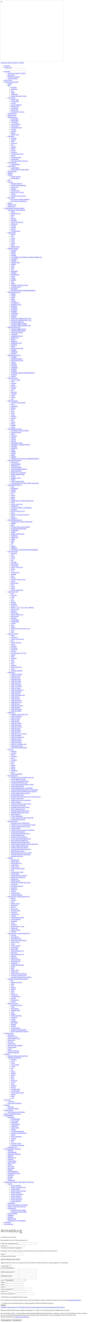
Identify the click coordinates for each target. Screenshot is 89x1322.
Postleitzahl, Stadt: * (7, 1276)
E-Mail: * (3, 1287)
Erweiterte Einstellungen (22, 1317)
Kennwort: (4, 1246)
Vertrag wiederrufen (37, 1307)
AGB (19, 1307)
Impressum (14, 1307)
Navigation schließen (18, 62)
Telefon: (3, 1282)
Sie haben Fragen (6, 1307)
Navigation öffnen (6, 62)
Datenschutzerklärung (74, 1300)
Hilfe (58, 1307)
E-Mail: (3, 1254)
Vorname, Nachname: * (8, 1268)
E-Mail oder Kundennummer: (9, 1243)
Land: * (3, 1280)
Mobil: (3, 1284)
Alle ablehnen (17, 1320)
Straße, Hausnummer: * (8, 1272)
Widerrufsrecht (25, 1307)
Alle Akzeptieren (6, 1320)
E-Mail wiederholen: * (7, 1289)
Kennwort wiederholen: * (8, 1294)
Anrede (3, 1266)
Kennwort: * (4, 1291)
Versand (62, 1307)
